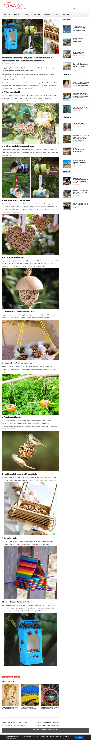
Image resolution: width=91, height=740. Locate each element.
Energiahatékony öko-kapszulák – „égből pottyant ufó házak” (79, 52)
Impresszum (36, 729)
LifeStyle (17, 14)
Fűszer (56, 14)
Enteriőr (47, 14)
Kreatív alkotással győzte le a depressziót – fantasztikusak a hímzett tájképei (28, 708)
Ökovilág (66, 20)
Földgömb (66, 14)
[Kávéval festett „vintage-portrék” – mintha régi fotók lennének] (11, 705)
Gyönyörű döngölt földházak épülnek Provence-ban (78, 40)
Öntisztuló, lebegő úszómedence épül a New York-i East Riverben (80, 65)
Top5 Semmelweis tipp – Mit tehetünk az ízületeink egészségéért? (81, 107)
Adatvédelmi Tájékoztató (52, 729)
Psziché (27, 14)
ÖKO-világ (7, 14)
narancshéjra (46, 366)
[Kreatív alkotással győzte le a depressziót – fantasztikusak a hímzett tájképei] (31, 705)
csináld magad (7, 677)
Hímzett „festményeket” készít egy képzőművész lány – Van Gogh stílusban (50, 708)
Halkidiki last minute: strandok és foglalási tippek (79, 162)
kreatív (16, 677)
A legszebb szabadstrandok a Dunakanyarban (78, 150)
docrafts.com (46, 544)
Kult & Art (37, 14)
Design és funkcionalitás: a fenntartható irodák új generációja (81, 192)
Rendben (79, 737)
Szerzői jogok (42, 729)
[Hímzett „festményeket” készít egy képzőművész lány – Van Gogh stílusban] (51, 705)
